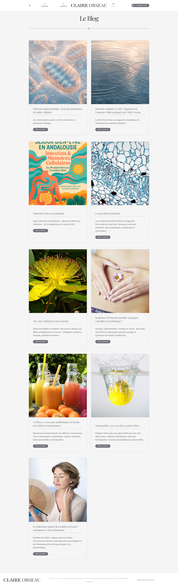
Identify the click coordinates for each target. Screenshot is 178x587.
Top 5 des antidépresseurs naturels (50, 321)
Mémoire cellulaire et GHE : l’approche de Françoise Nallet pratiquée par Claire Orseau (118, 110)
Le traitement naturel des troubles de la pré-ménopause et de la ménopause (55, 528)
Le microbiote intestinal (107, 213)
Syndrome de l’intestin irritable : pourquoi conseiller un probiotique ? (116, 319)
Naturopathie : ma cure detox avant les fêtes (117, 425)
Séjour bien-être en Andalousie (48, 213)
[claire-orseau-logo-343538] (89, 4)
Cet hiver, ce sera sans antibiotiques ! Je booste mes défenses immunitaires (56, 423)
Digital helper (150, 580)
